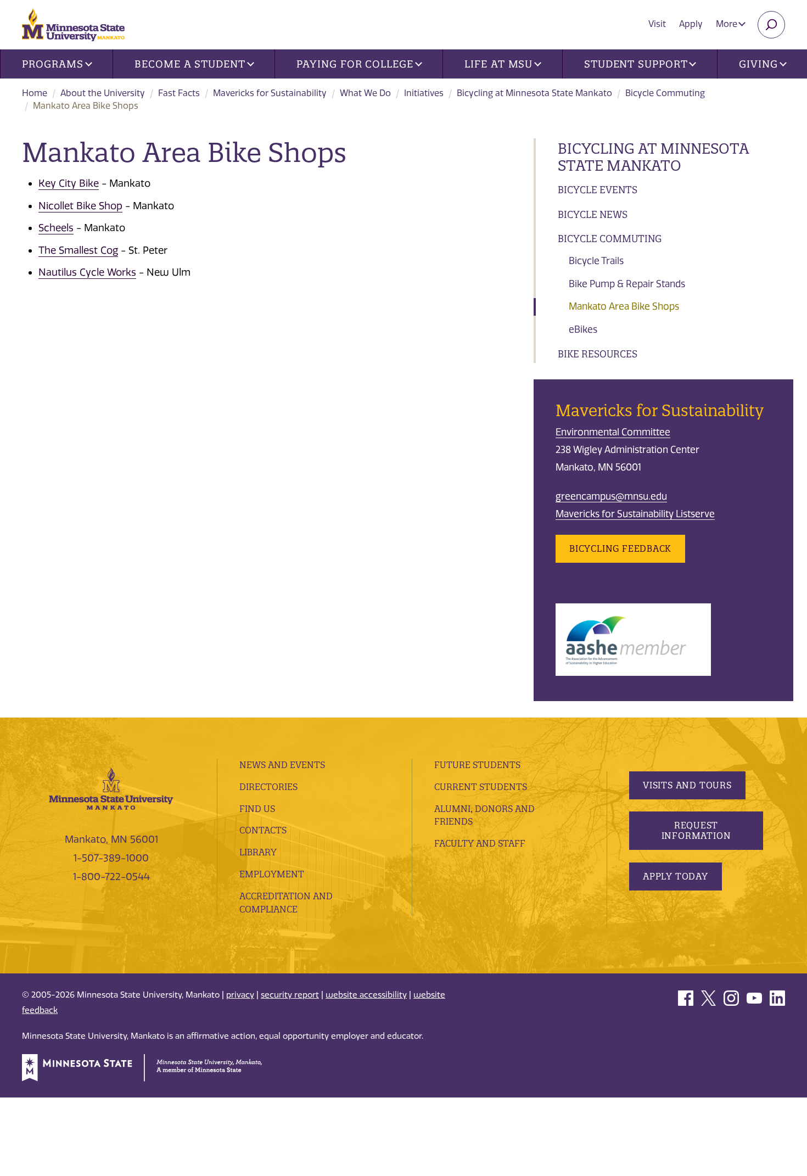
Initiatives (424, 93)
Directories (268, 786)
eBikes (583, 329)
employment (271, 874)
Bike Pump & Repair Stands (627, 283)
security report (290, 995)
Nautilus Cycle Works (87, 272)
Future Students (477, 764)
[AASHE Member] (633, 639)
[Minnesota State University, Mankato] (111, 788)
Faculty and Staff (479, 843)
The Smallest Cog (78, 250)
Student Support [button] (636, 64)
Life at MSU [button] (498, 64)
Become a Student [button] (189, 64)
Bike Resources (597, 354)
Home (34, 93)
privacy (240, 995)
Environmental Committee (613, 432)
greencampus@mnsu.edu (611, 496)
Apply (691, 24)
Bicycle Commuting (665, 93)
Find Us (257, 808)
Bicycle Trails (596, 260)
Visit (657, 24)
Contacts (263, 830)
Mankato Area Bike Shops (624, 306)
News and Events (282, 764)
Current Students (480, 786)
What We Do (365, 93)
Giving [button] (758, 64)
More (727, 24)
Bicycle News (592, 214)
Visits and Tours (687, 785)
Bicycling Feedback (620, 548)
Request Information (696, 830)
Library (258, 852)
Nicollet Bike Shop (80, 206)
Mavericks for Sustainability (270, 93)
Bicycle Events (597, 189)
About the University (102, 93)
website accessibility (366, 995)
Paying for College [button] (354, 64)
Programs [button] (52, 64)
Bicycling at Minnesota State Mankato (534, 93)
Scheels (56, 228)
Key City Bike (68, 183)
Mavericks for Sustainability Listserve (635, 513)
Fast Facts (179, 93)
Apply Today (675, 876)
